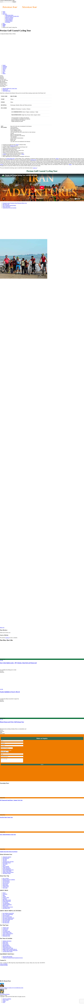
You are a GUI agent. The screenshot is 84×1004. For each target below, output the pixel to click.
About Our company (7, 856)
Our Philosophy (6, 858)
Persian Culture (6, 897)
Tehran (17, 144)
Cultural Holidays (9, 19)
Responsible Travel (7, 862)
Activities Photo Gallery (8, 951)
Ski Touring (7, 22)
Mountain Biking (8, 21)
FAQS (4, 71)
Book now (2, 627)
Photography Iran (6, 935)
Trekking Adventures (7, 941)
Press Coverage (6, 866)
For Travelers (5, 902)
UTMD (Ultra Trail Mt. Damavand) (10, 950)
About (4, 12)
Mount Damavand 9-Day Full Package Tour (12, 722)
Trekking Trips (6, 927)
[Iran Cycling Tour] (6, 602)
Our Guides (5, 863)
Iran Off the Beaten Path (8, 919)
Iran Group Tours (6, 920)
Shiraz (23, 154)
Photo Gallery (5, 905)
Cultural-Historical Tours (8, 948)
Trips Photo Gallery (7, 873)
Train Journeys (6, 944)
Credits (4, 1001)
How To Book (6, 878)
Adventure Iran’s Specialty (8, 861)
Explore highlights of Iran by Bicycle (10, 692)
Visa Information (6, 903)
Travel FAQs (5, 884)
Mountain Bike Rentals (7, 956)
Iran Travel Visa (6, 204)
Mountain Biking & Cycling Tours (10, 88)
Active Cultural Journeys (8, 933)
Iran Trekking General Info (8, 913)
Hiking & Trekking (9, 17)
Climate (4, 896)
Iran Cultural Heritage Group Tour (8, 834)
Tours (4, 26)
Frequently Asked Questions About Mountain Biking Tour (15, 203)
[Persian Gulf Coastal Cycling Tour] (23, 278)
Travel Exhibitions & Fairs (8, 869)
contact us (35, 167)
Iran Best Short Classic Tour (6, 817)
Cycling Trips (5, 928)
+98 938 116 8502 (4, 965)
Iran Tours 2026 (6, 921)
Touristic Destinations (7, 904)
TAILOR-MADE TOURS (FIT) (12, 16)
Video (4, 70)
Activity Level (6, 886)
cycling (1, 164)
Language (5, 898)
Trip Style (5, 860)
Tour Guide (5, 887)
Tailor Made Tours (6, 90)
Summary (5, 67)
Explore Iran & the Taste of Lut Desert (8, 851)
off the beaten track (10, 158)
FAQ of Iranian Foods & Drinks (9, 205)
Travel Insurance (6, 880)
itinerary (4, 68)
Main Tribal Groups (7, 899)
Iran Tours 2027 (6, 922)
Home (4, 11)
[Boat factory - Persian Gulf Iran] (6, 480)
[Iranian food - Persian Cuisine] (6, 318)
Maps (4, 895)
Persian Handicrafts (7, 901)
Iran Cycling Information (8, 914)
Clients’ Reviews (6, 867)
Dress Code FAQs (6, 206)
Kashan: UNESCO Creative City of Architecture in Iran (11, 987)
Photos (4, 73)
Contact (4, 24)
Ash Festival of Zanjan (4, 994)
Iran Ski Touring (6, 915)
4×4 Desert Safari (6, 931)
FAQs (4, 1002)
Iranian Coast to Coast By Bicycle (10, 949)
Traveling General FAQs (8, 907)
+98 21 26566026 (3, 964)
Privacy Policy (6, 1000)
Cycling (4, 154)
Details (4, 65)
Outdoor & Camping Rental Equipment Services (13, 957)
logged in (7, 637)
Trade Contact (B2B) (7, 871)
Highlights (5, 66)
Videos (4, 865)
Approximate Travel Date (6, 750)
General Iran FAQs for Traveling (9, 207)
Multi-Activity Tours (7, 946)
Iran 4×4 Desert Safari (7, 916)
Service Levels (6, 883)
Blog (4, 23)
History (4, 892)
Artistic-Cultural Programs (8, 872)
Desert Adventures (9, 18)
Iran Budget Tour (6, 908)
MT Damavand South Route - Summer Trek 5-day (11, 800)
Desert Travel (5, 943)
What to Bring (6, 885)
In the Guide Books (7, 868)
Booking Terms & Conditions (9, 879)
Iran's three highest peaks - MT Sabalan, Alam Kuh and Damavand (18, 663)
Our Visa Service (6, 882)
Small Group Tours (9, 15)
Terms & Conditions (7, 998)
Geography (5, 894)
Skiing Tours (5, 942)
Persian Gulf (5, 89)
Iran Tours (5, 13)
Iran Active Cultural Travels (8, 917)
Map (4, 72)
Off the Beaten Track (7, 932)
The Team (5, 859)
